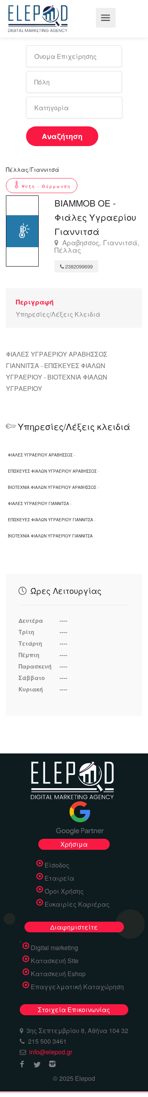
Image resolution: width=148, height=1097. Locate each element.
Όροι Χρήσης (64, 891)
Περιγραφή (35, 301)
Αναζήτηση (62, 136)
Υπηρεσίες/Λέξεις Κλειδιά (58, 314)
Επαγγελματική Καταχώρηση (77, 986)
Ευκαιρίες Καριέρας (77, 904)
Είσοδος (57, 865)
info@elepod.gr (50, 1051)
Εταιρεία (59, 878)
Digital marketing (54, 947)
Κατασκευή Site (55, 960)
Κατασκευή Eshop (58, 973)
